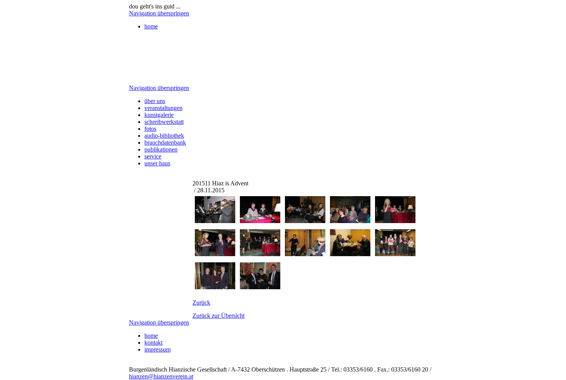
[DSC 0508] (395, 254)
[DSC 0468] (260, 254)
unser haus (157, 163)
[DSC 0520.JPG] (215, 287)
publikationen (161, 149)
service (152, 156)
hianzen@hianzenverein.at (161, 376)
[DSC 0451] (350, 221)
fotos (150, 128)
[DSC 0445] (305, 221)
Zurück (201, 302)
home (151, 26)
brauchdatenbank (165, 142)
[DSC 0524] (260, 287)
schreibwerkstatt (164, 121)
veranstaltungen (163, 108)
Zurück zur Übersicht (218, 315)
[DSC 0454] (395, 221)
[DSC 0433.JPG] (215, 221)
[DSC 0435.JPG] (260, 221)
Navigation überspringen (159, 13)
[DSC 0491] (350, 254)
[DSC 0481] (305, 254)
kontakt (153, 342)
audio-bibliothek (164, 135)
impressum (157, 349)
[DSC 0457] (215, 254)
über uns (154, 101)
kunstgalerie (159, 115)
